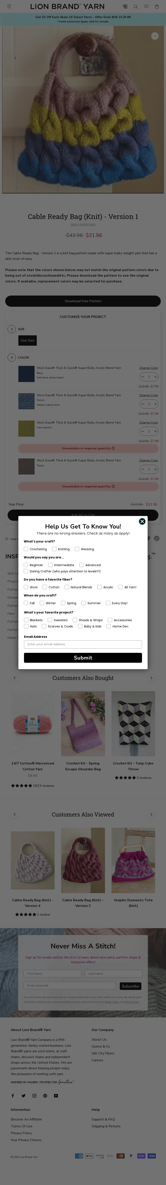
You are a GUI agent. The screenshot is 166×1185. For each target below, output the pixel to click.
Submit (83, 657)
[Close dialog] (142, 521)
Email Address (35, 637)
